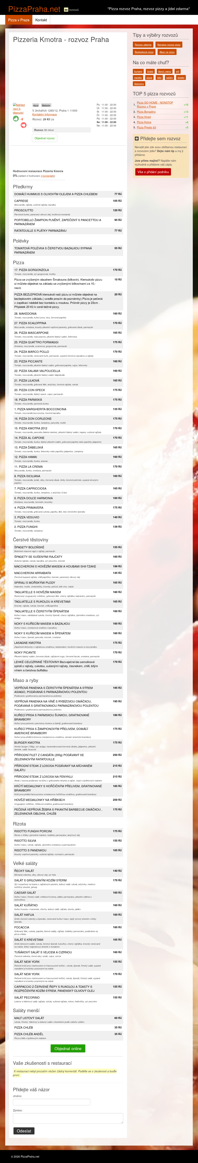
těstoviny (46, 105)
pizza (35, 105)
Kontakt (41, 19)
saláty (169, 77)
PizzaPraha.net (34, 8)
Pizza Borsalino (146, 112)
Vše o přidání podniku (153, 171)
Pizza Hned (144, 117)
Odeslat (24, 1131)
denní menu (164, 71)
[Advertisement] (68, 72)
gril (177, 71)
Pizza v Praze (18, 19)
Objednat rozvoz (45, 138)
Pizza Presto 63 (146, 127)
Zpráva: (17, 1110)
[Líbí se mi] (16, 118)
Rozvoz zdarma (143, 44)
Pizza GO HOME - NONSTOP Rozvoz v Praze (155, 104)
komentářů (47, 175)
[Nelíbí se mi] (23, 125)
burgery (138, 71)
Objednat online (68, 1048)
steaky (181, 77)
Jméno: (17, 1096)
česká (150, 71)
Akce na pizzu (167, 52)
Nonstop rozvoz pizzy (168, 44)
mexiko (138, 77)
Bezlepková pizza (144, 52)
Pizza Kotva (144, 122)
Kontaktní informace (44, 114)
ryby (159, 77)
